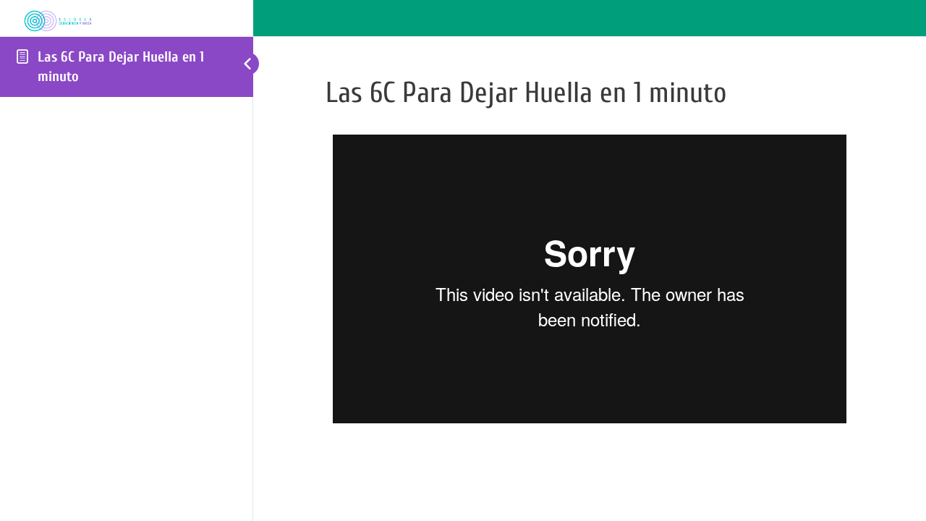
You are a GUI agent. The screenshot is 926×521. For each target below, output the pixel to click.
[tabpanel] (590, 279)
